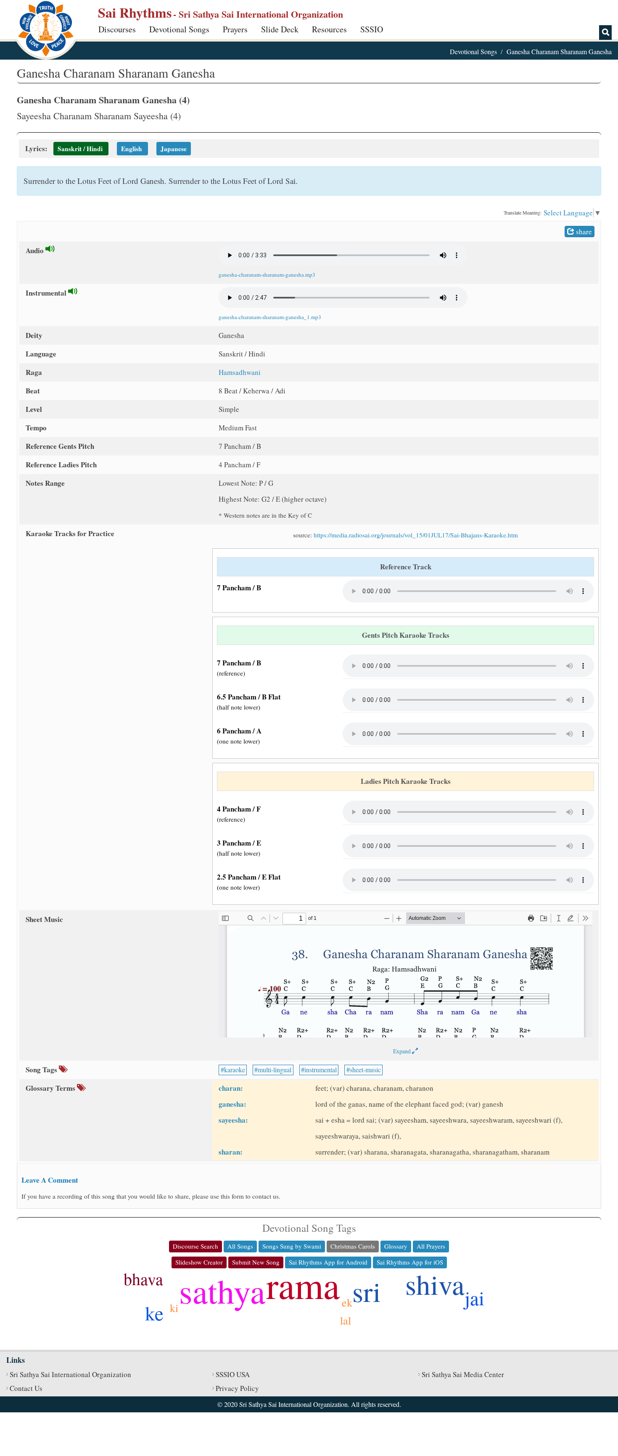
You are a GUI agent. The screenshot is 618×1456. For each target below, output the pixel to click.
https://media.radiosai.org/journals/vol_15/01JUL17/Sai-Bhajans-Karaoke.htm (416, 535)
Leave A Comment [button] (49, 1180)
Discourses (117, 29)
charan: (231, 1088)
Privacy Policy (237, 1388)
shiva (435, 1284)
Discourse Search (195, 1246)
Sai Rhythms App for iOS (410, 1262)
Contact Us (26, 1388)
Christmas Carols (352, 1246)
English (131, 148)
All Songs (240, 1246)
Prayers (235, 29)
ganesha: (232, 1104)
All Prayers (431, 1246)
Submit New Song (256, 1262)
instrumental (320, 1069)
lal (345, 1320)
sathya (222, 1290)
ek (347, 1302)
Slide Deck (279, 29)
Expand (402, 1051)
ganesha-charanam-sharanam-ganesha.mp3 (267, 274)
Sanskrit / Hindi (80, 148)
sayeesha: (233, 1120)
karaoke (234, 1069)
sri (366, 1291)
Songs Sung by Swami (291, 1246)
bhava (143, 1278)
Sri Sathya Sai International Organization (70, 1374)
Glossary (395, 1246)
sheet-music (365, 1069)
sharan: (231, 1152)
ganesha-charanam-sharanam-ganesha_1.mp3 (270, 317)
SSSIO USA (233, 1374)
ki (174, 1308)
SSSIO (371, 29)
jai (474, 1297)
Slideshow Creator (199, 1262)
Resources (329, 29)
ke (154, 1312)
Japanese (174, 148)
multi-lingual (274, 1069)
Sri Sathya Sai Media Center (463, 1374)
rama (303, 1284)
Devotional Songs (179, 29)
